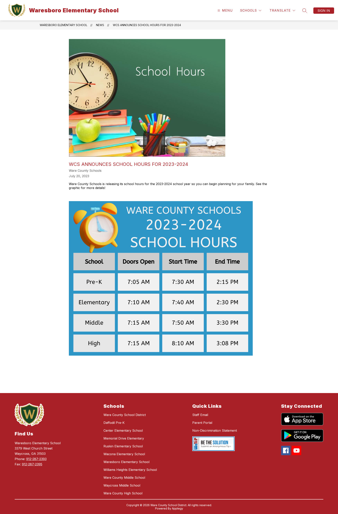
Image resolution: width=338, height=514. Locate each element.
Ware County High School (122, 493)
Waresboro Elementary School (63, 25)
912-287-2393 (36, 459)
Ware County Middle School (124, 477)
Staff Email (200, 415)
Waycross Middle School (121, 485)
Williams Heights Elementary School (130, 470)
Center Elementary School (123, 430)
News (100, 25)
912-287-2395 (32, 464)
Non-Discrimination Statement (214, 430)
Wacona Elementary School (124, 454)
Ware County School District (124, 415)
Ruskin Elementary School (123, 446)
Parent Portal (202, 423)
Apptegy (177, 508)
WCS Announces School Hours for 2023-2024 (147, 25)
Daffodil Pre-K (114, 423)
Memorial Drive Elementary (123, 438)
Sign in (323, 11)
